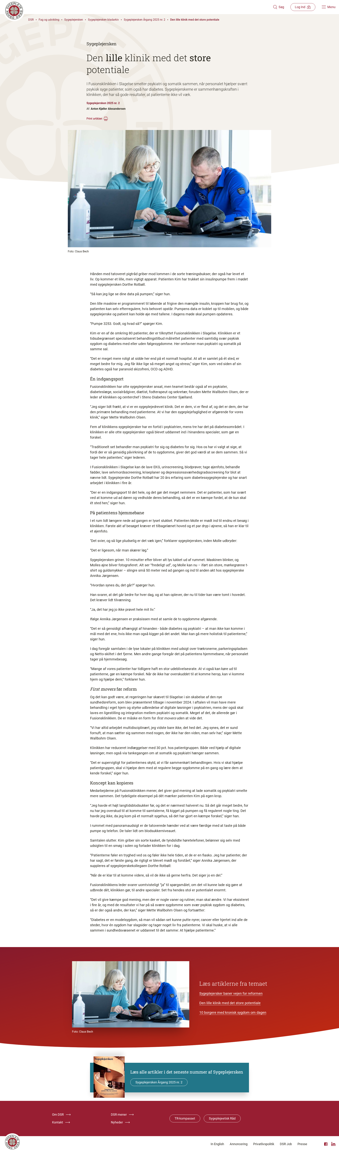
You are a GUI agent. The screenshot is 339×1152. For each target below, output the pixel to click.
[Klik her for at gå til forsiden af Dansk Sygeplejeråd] (138, 7)
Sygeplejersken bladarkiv (103, 19)
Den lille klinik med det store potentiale (194, 19)
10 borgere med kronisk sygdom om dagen (232, 1012)
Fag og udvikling (49, 19)
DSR (31, 19)
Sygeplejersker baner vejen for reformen (231, 993)
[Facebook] (326, 1144)
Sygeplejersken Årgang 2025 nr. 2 (144, 19)
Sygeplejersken (73, 19)
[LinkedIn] (333, 1144)
